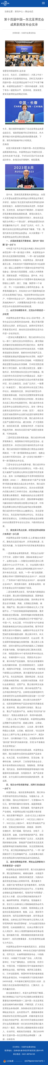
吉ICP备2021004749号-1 (34, 1061)
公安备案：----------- (14, 1061)
